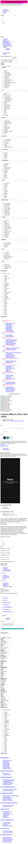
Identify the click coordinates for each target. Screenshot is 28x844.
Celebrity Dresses (8, 122)
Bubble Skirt (7, 120)
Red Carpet (6, 86)
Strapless (6, 234)
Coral (5, 304)
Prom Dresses (7, 83)
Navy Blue (6, 288)
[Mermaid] (4, 693)
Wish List (5, 585)
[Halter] (4, 686)
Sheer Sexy (6, 107)
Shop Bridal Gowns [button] (5, 757)
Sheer (5, 144)
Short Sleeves (7, 257)
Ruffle (5, 175)
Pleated (5, 130)
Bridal (5, 71)
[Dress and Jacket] (4, 647)
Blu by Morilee (9, 327)
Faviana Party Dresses (10, 382)
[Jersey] (3, 677)
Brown (5, 309)
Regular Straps (7, 265)
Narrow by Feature (6, 66)
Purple (5, 289)
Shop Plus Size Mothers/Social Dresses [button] (9, 802)
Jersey (5, 187)
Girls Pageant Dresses (8, 80)
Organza (6, 191)
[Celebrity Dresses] (5, 652)
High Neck (6, 223)
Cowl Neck (6, 220)
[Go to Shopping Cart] (1, 6)
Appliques (6, 163)
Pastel (5, 158)
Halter (5, 221)
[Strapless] (4, 706)
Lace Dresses (7, 97)
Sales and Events (6, 609)
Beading (6, 165)
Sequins (6, 177)
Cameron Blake (9, 353)
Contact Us (5, 567)
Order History (6, 584)
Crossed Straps (7, 140)
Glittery (6, 152)
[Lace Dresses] (4, 648)
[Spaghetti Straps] (4, 705)
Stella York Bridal (9, 330)
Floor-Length (7, 208)
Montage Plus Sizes (10, 362)
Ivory (5, 305)
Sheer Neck (6, 233)
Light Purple (7, 292)
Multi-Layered (7, 127)
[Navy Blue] (4, 437)
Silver (5, 313)
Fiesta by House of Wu (10, 388)
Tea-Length (6, 213)
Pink (5, 294)
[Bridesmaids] (6, 640)
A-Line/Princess (7, 243)
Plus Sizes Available (8, 131)
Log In (4, 12)
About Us (5, 575)
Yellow (5, 275)
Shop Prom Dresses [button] (5, 809)
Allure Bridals (9, 324)
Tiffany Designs (9, 371)
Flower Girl (6, 78)
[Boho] (4, 646)
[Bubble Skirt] (5, 651)
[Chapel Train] (3, 682)
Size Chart (3, 444)
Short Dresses (7, 108)
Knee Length (7, 209)
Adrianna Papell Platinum (11, 340)
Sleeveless (6, 259)
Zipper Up (6, 145)
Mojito (5, 276)
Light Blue (6, 284)
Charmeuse (6, 183)
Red (5, 301)
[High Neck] (4, 687)
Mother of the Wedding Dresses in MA (14, 352)
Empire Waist (7, 244)
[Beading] (3, 669)
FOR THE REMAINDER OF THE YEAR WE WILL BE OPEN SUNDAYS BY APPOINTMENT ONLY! (14, 2)
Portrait (5, 229)
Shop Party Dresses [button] (5, 828)
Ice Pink (6, 293)
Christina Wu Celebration (11, 343)
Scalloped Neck (7, 230)
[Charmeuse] (3, 674)
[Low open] (4, 660)
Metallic (6, 154)
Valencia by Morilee (10, 390)
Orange (6, 302)
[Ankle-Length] (3, 679)
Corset (5, 124)
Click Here (8, 442)
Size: (2, 425)
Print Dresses (7, 104)
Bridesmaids (7, 72)
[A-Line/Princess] (4, 691)
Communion (7, 76)
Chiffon (6, 184)
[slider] (25, 629)
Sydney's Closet (9, 376)
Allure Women (9, 334)
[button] (5, 38)
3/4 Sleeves (6, 253)
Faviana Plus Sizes (9, 375)
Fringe (5, 172)
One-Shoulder (7, 228)
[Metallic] (2, 663)
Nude (5, 306)
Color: (2, 434)
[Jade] (7, 437)
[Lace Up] (4, 659)
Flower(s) (6, 171)
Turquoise (6, 283)
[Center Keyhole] (5, 653)
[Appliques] (3, 668)
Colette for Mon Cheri (10, 368)
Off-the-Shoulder (7, 227)
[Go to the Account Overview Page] (1, 7)
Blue (5, 287)
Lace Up (6, 142)
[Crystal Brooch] (3, 671)
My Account (5, 9)
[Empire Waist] (4, 692)
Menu (2, 36)
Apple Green (7, 278)
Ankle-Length (7, 203)
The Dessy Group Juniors (11, 349)
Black (5, 310)
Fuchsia (6, 297)
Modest (5, 102)
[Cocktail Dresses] (6, 643)
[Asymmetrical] (3, 681)
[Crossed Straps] (4, 658)
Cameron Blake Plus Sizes (11, 360)
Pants (5, 103)
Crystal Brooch (7, 167)
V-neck (5, 237)
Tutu (5, 114)
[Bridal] (6, 639)
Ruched (6, 132)
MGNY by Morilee (10, 356)
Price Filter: (5, 61)
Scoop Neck (7, 232)
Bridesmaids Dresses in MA (11, 339)
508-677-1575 (21, 3)
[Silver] (10, 437)
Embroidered (7, 168)
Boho (5, 94)
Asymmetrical (7, 204)
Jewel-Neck (6, 224)
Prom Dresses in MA (10, 365)
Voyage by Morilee (10, 331)
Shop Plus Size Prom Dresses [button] (7, 819)
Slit (5, 133)
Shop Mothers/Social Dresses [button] (7, 793)
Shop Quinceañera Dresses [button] (6, 834)
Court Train (6, 207)
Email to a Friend (4, 445)
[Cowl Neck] (4, 685)
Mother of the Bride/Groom (10, 82)
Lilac (5, 291)
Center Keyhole (7, 123)
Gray (5, 311)
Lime (5, 280)
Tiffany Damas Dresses (10, 389)
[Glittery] (2, 662)
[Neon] (2, 664)
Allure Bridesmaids (10, 342)
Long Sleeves (7, 255)
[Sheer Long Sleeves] (4, 700)
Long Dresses (7, 101)
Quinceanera (7, 85)
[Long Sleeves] (4, 699)
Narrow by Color (6, 273)
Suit (5, 111)
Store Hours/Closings (7, 586)
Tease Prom (8, 377)
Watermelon (6, 298)
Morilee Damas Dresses (10, 383)
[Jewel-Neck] (4, 688)
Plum (5, 300)
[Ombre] (2, 665)
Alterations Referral (7, 570)
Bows (5, 166)
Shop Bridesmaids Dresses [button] (6, 777)
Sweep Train (7, 212)
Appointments (6, 569)
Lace (5, 174)
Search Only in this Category (8, 59)
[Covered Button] (4, 656)
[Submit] (15, 15)
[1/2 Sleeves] (4, 697)
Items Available (6, 449)
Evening (6, 77)
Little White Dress (8, 99)
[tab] (15, 326)
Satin (5, 192)
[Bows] (3, 670)
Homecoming (7, 81)
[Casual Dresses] (6, 641)
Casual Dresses (7, 73)
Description (5, 448)
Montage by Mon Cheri (10, 357)
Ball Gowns (6, 93)
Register (5, 11)
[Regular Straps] (4, 703)
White (5, 314)
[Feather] (3, 676)
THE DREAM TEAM (8, 611)
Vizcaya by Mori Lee (10, 391)
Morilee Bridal (9, 328)
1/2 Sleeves (6, 252)
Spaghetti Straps (7, 267)
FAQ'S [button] (4, 615)
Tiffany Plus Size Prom (10, 378)
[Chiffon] (3, 675)
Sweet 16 (6, 87)
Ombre (5, 156)
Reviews (5, 578)
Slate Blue (6, 285)
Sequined (6, 193)
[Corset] (5, 654)
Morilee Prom (8, 369)
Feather (5, 170)
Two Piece (6, 115)
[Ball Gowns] (4, 645)
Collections (5, 597)
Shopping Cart (6, 10)
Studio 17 (8, 370)
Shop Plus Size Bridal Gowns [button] (7, 770)
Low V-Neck (7, 225)
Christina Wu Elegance (10, 355)
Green (5, 279)
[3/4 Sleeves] (4, 698)
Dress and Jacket (7, 95)
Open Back (6, 128)
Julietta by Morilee (9, 336)
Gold (5, 307)
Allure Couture (9, 325)
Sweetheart (6, 236)
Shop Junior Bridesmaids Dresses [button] (8, 786)
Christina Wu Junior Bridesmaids (12, 347)
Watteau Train (7, 214)
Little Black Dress (8, 98)
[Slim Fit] (4, 694)
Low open (6, 143)
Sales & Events (6, 577)
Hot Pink (6, 296)
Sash (5, 176)
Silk (5, 195)
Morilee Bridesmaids (10, 344)
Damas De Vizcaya (10, 387)
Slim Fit (6, 246)
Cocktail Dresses (7, 74)
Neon (5, 155)
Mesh (5, 189)
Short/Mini (6, 211)
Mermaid (6, 245)
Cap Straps (6, 264)
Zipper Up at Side (8, 147)
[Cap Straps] (4, 702)
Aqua (5, 282)
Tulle (5, 197)
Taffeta (5, 196)
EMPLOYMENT (6, 602)
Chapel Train (7, 205)
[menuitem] (15, 9)
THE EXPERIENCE (7, 607)
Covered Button (7, 139)
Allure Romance (9, 326)
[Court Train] (3, 683)
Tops (5, 112)
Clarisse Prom (8, 366)
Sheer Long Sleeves (8, 256)
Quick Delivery (21, 420)
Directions (5, 568)
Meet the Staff (6, 576)
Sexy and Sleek (7, 106)
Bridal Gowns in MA (10, 323)
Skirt (5, 110)
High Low (6, 126)
